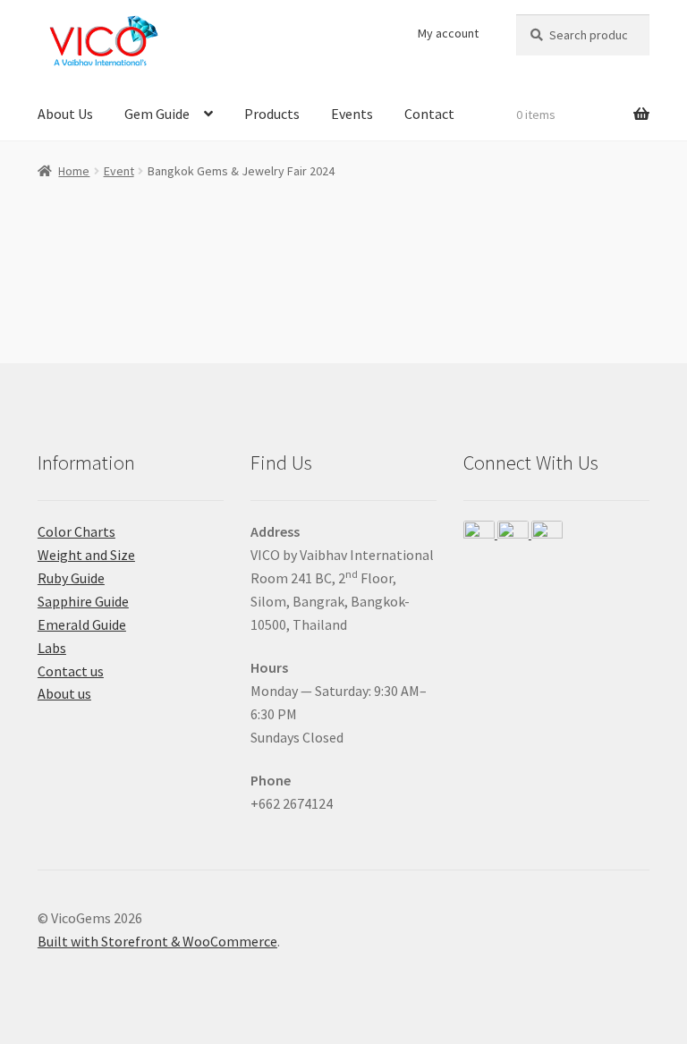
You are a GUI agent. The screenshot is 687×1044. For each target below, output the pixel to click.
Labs (52, 648)
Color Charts (76, 531)
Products (272, 114)
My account (448, 33)
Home (73, 171)
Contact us (71, 671)
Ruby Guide (71, 578)
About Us (65, 114)
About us (64, 693)
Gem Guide (157, 114)
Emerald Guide (82, 624)
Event (119, 171)
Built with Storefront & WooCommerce (157, 941)
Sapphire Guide (83, 601)
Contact (429, 114)
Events (352, 114)
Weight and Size (86, 555)
